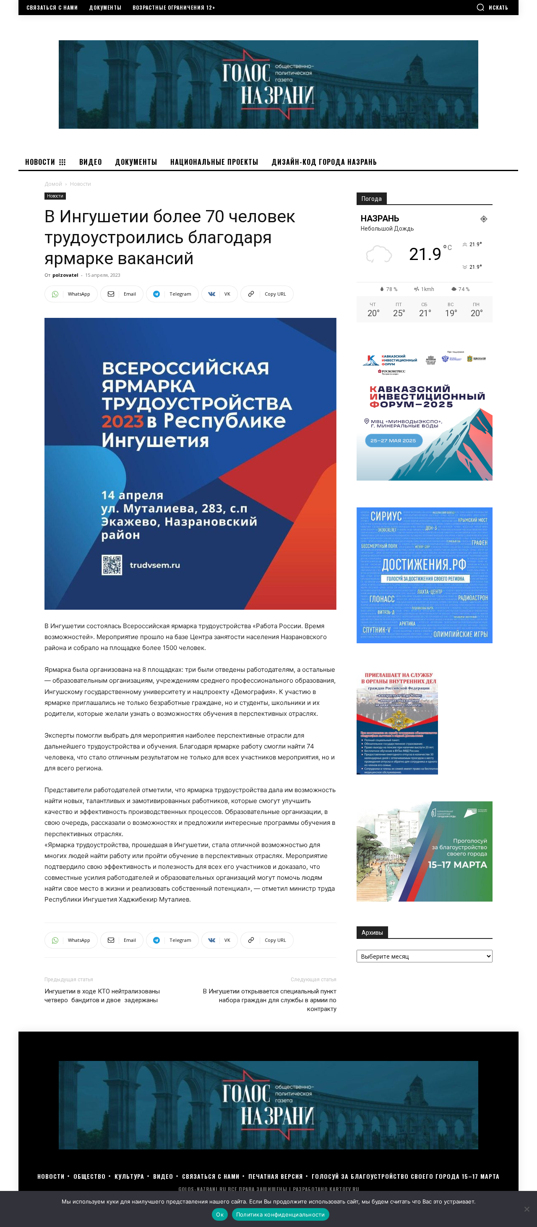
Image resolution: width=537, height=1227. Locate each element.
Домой (53, 183)
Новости (55, 196)
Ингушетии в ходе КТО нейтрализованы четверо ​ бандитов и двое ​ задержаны (102, 996)
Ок (220, 1214)
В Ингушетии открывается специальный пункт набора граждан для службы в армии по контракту (269, 1000)
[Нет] (526, 1209)
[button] (492, 7)
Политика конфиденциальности (280, 1214)
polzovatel (65, 275)
